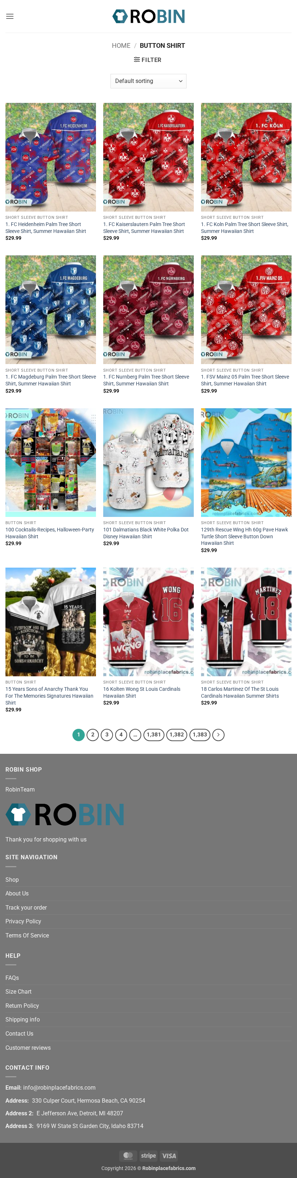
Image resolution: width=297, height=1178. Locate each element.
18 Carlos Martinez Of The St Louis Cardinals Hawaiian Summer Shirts (240, 692)
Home (121, 45)
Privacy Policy (23, 921)
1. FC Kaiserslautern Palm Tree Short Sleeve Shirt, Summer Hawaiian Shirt (144, 227)
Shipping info (22, 1019)
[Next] (218, 735)
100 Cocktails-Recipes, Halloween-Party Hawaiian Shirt (49, 533)
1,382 (177, 734)
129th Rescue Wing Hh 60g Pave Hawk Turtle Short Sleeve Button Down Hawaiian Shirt (244, 536)
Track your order (26, 907)
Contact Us (19, 1033)
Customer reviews (28, 1047)
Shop (12, 879)
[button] (9, 16)
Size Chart (18, 991)
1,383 (200, 734)
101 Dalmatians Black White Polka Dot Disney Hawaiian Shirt (146, 533)
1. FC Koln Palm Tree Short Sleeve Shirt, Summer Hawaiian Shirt (244, 227)
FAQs (12, 977)
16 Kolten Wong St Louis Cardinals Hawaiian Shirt (141, 692)
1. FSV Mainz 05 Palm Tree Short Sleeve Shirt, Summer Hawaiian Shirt (245, 380)
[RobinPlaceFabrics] (148, 16)
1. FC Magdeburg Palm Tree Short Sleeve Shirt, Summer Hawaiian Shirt (50, 380)
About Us (17, 893)
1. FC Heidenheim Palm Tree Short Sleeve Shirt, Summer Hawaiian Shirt (45, 227)
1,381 (154, 734)
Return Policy (22, 1005)
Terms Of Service (27, 935)
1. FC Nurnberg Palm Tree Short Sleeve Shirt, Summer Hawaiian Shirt (146, 380)
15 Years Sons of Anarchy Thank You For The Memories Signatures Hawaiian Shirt (49, 696)
